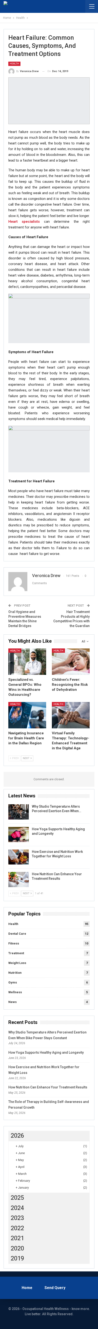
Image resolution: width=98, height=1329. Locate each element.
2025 (17, 1197)
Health (14, 63)
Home (27, 1287)
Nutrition (15, 972)
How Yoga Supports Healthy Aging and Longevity (46, 1052)
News (12, 1002)
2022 (17, 1228)
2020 (17, 1248)
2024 (17, 1208)
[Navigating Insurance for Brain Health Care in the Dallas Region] (27, 715)
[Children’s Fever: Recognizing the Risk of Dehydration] (71, 661)
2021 (17, 1238)
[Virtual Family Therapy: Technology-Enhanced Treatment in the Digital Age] (71, 715)
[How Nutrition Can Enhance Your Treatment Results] (18, 879)
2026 (17, 1135)
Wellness (15, 992)
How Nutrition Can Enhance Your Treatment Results (47, 1087)
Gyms (12, 982)
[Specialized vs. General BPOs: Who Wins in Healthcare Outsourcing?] (27, 661)
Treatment (16, 953)
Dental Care (17, 933)
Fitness (13, 943)
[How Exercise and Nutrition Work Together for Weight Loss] (18, 857)
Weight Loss (17, 963)
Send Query (54, 1287)
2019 (17, 1258)
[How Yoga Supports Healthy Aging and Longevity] (18, 834)
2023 (17, 1218)
